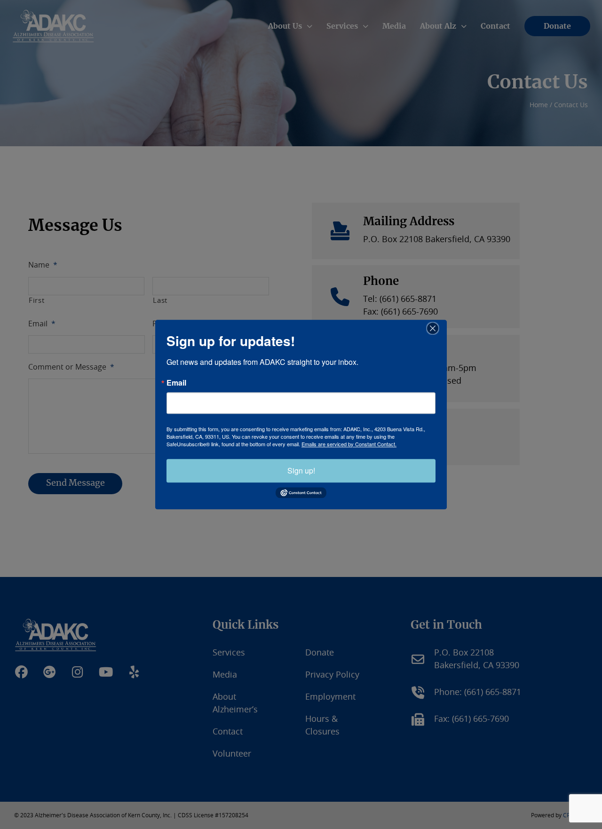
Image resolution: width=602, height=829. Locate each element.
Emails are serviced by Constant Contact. (348, 444)
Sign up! (301, 470)
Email (176, 383)
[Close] (438, 328)
